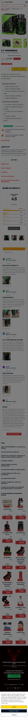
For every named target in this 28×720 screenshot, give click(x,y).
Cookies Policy (4, 703)
